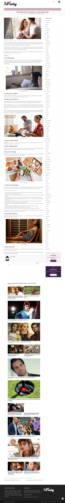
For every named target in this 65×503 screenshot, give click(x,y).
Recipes (48, 200)
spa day (23, 215)
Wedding (48, 249)
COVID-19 (48, 67)
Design (48, 75)
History (48, 132)
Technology (48, 224)
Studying (48, 216)
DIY (47, 77)
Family (48, 87)
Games (48, 104)
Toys (47, 234)
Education (48, 81)
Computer (48, 63)
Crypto (48, 71)
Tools (47, 232)
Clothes (48, 61)
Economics (48, 79)
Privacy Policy (59, 501)
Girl (47, 110)
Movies (24, 9)
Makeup (48, 163)
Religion (48, 204)
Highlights (48, 130)
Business (48, 40)
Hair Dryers (48, 122)
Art (47, 26)
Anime (48, 24)
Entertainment (42, 9)
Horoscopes (48, 138)
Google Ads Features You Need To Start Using (12, 480)
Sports (48, 214)
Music (47, 179)
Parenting (47, 9)
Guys (47, 116)
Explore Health (53, 260)
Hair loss (48, 124)
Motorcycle (48, 173)
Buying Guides (49, 42)
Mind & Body (48, 169)
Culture (48, 73)
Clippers (48, 59)
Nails (47, 181)
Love (28, 9)
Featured (48, 91)
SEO (47, 208)
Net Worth (48, 183)
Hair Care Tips (49, 120)
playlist (30, 198)
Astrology (48, 28)
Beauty (48, 32)
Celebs (20, 9)
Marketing (48, 165)
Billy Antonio (6, 40)
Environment (48, 85)
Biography (48, 36)
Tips (47, 228)
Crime (47, 69)
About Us (42, 501)
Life (47, 155)
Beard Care (48, 30)
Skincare (48, 212)
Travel (56, 9)
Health (16, 9)
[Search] (59, 2)
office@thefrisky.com (29, 494)
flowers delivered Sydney (16, 104)
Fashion (48, 89)
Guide (47, 114)
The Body (48, 226)
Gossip (48, 112)
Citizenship (48, 57)
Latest (49, 501)
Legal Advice (48, 153)
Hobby (48, 134)
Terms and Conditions (53, 501)
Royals (52, 9)
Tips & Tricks (48, 230)
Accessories (48, 20)
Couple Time (48, 65)
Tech (47, 222)
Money (48, 171)
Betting (48, 34)
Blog (47, 38)
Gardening (48, 106)
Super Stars (48, 220)
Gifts (47, 108)
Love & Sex (48, 159)
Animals (48, 22)
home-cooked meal (15, 142)
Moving (48, 177)
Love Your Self (49, 161)
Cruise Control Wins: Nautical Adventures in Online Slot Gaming (35, 480)
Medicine (48, 167)
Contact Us (45, 501)
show (8, 55)
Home (9, 9)
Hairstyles (48, 126)
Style (37, 9)
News (12, 9)
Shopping (48, 210)
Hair (47, 118)
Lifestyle (48, 157)
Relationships (32, 9)
